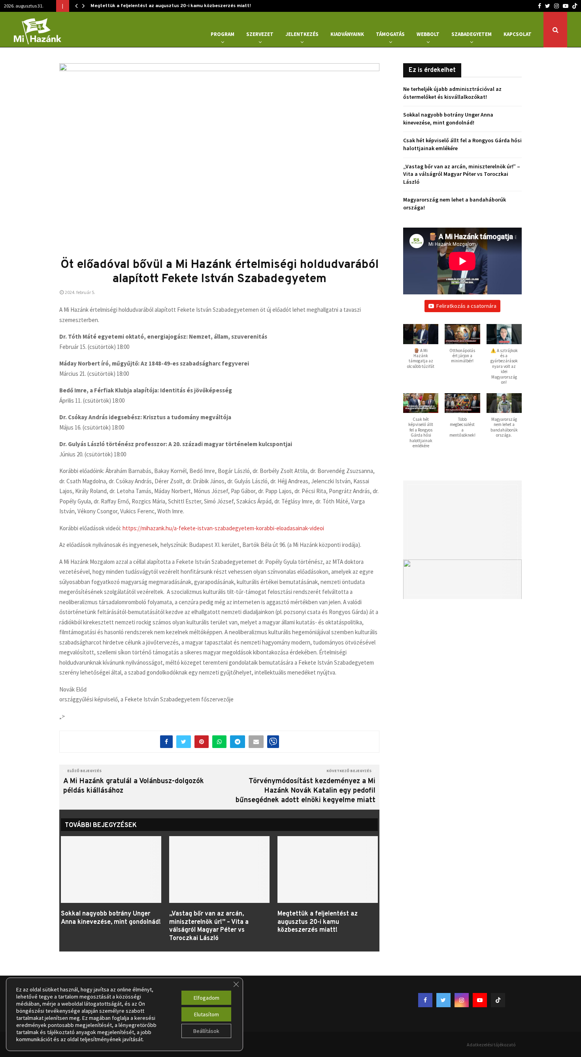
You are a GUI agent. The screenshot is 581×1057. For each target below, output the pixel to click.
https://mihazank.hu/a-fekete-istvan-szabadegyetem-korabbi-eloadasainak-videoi (223, 528)
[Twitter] (547, 6)
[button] (420, 350)
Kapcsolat (518, 34)
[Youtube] (565, 6)
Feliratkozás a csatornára (466, 305)
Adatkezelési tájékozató (491, 1045)
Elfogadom (206, 997)
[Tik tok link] (574, 6)
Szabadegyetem (471, 34)
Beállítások (206, 1030)
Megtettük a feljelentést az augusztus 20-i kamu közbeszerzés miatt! (171, 6)
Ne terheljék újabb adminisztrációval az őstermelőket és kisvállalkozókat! (452, 92)
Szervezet (260, 34)
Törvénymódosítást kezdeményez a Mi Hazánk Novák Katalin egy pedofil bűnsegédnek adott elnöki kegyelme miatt (305, 791)
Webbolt (428, 34)
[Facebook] (539, 6)
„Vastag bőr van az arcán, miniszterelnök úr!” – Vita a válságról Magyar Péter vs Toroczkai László (209, 926)
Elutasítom (206, 1014)
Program (222, 34)
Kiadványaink (347, 34)
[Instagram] (556, 6)
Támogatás (390, 34)
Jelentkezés (302, 34)
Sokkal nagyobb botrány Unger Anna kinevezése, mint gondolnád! (111, 918)
